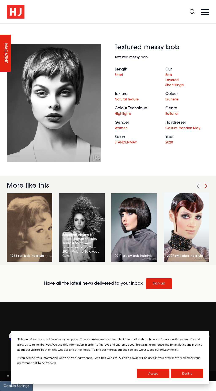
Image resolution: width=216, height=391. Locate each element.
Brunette (171, 99)
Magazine (5, 53)
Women (121, 128)
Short (119, 75)
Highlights (123, 114)
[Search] (192, 11)
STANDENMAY (126, 142)
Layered (172, 80)
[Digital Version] (3, 26)
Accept (153, 373)
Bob (168, 75)
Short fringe (174, 85)
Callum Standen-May (182, 128)
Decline (187, 373)
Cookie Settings (16, 386)
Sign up (159, 283)
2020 (169, 142)
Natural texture (127, 99)
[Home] (15, 12)
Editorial (171, 114)
